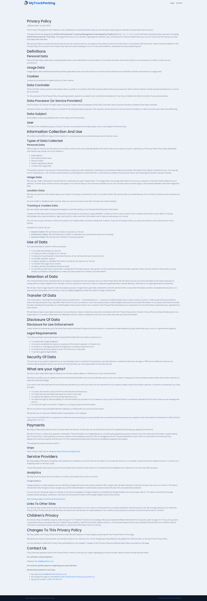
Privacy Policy (162, 598)
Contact (179, 3)
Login (172, 3)
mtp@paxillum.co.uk (46, 561)
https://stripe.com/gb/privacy (68, 451)
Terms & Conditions (175, 598)
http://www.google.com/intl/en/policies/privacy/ (46, 499)
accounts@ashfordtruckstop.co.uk (52, 574)
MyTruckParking (49, 598)
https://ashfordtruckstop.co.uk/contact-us (78, 577)
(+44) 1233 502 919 (54, 579)
